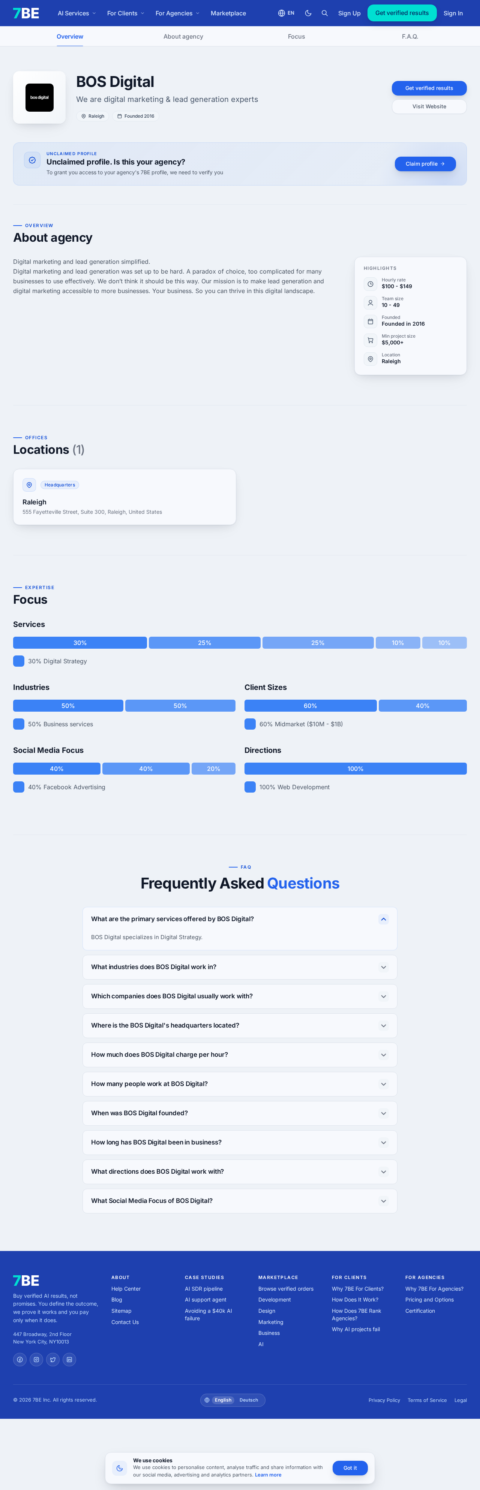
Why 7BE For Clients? (358, 1288)
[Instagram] (36, 1359)
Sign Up (349, 13)
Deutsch (249, 1400)
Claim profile (422, 163)
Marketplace (228, 13)
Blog (116, 1299)
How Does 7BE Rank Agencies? (356, 1314)
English (223, 1400)
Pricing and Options (429, 1299)
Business (269, 1333)
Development (274, 1299)
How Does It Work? (355, 1299)
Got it (350, 1468)
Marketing (271, 1322)
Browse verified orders (286, 1288)
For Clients (122, 13)
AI (261, 1344)
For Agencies (174, 13)
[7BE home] (26, 1280)
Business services (68, 724)
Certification (420, 1310)
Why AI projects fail (356, 1329)
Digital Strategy (65, 661)
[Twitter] (53, 1359)
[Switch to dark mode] (308, 13)
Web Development (304, 787)
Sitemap (121, 1310)
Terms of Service (427, 1400)
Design (266, 1310)
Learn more (268, 1475)
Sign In (453, 13)
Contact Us (125, 1322)
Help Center (126, 1288)
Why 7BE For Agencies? (434, 1288)
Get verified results (402, 12)
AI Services (73, 13)
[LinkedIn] (69, 1359)
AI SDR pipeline (204, 1288)
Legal (460, 1400)
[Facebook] (20, 1359)
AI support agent (205, 1299)
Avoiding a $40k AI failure (208, 1314)
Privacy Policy (384, 1400)
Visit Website (429, 106)
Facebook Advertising (74, 787)
